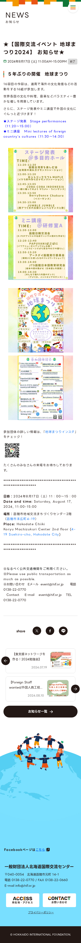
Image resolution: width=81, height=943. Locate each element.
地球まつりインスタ (60, 431)
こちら (40, 849)
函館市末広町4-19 (21, 519)
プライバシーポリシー (41, 912)
